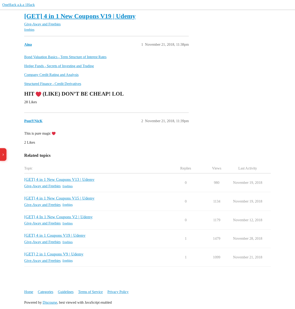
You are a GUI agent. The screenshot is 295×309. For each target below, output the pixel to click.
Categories (45, 292)
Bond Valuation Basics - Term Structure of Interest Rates (65, 57)
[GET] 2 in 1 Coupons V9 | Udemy (53, 254)
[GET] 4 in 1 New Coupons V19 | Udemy (80, 16)
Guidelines (66, 292)
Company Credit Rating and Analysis (51, 75)
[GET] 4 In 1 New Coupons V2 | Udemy (58, 217)
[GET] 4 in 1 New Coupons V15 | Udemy (59, 198)
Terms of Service (90, 292)
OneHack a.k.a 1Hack (18, 5)
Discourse (50, 302)
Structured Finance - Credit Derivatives (52, 84)
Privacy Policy (118, 292)
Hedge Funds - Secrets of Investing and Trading (59, 66)
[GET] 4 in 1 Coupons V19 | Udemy (55, 235)
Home (28, 292)
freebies (29, 29)
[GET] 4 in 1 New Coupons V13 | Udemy (59, 179)
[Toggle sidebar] (3, 154)
